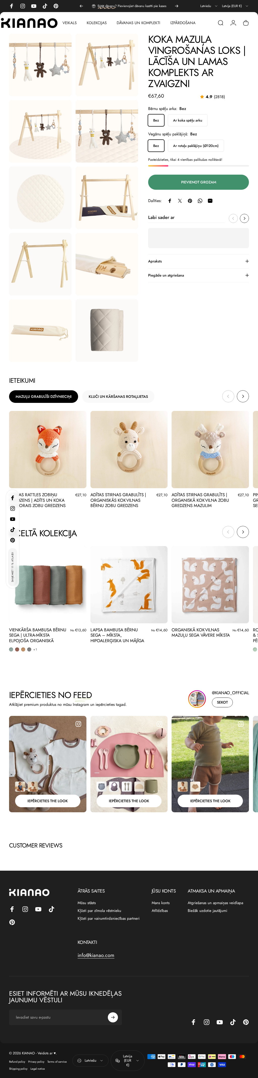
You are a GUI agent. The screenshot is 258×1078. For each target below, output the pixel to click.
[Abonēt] (228, 1022)
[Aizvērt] (239, 966)
